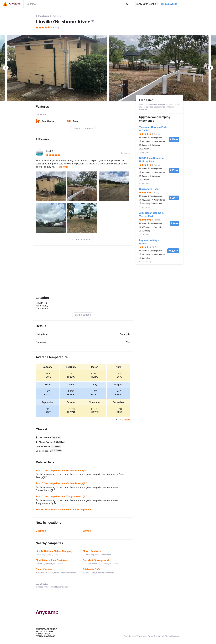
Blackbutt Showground (96, 560)
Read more (62, 167)
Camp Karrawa (44, 569)
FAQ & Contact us (44, 632)
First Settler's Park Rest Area (52, 560)
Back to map (43, 16)
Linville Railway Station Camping (54, 551)
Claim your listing (146, 4)
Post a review (83, 240)
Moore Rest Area (92, 551)
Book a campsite (169, 4)
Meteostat (126, 420)
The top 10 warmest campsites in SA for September (64, 509)
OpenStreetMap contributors (57, 587)
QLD (52, 16)
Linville (87, 531)
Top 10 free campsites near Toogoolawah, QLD (62, 496)
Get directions (83, 315)
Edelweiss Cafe (91, 569)
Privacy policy (43, 634)
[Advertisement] (83, 269)
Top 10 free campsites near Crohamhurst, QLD (61, 483)
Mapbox (40, 587)
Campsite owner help (46, 629)
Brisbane (59, 16)
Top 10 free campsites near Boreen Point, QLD (61, 470)
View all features (83, 128)
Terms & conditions (45, 636)
